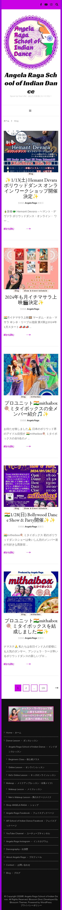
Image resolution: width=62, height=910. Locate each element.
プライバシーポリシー (31, 905)
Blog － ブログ (13, 873)
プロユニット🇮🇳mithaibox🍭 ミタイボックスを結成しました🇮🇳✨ (31, 626)
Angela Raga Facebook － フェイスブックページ (30, 813)
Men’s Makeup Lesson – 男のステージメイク (30, 797)
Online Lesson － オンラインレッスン (27, 767)
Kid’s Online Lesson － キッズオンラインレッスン (32, 775)
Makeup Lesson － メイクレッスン (25, 789)
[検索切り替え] (57, 4)
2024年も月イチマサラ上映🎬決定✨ (31, 299)
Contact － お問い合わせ (18, 865)
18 (43, 688)
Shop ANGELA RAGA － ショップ (22, 805)
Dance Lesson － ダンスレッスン (22, 740)
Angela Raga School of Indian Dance (31, 83)
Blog (31, 174)
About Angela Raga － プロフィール (24, 857)
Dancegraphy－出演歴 (17, 849)
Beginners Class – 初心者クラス (24, 759)
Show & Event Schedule (35, 291)
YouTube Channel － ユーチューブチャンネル (28, 833)
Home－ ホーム (13, 732)
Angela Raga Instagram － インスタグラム (27, 841)
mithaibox (36, 397)
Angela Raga (31, 203)
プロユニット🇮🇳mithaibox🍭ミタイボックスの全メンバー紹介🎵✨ (31, 408)
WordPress (46, 902)
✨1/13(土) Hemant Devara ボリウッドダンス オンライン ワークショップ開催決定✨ (31, 188)
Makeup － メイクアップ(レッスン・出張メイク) (29, 783)
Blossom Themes (18, 902)
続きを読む (9, 228)
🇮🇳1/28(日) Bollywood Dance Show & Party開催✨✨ (30, 517)
